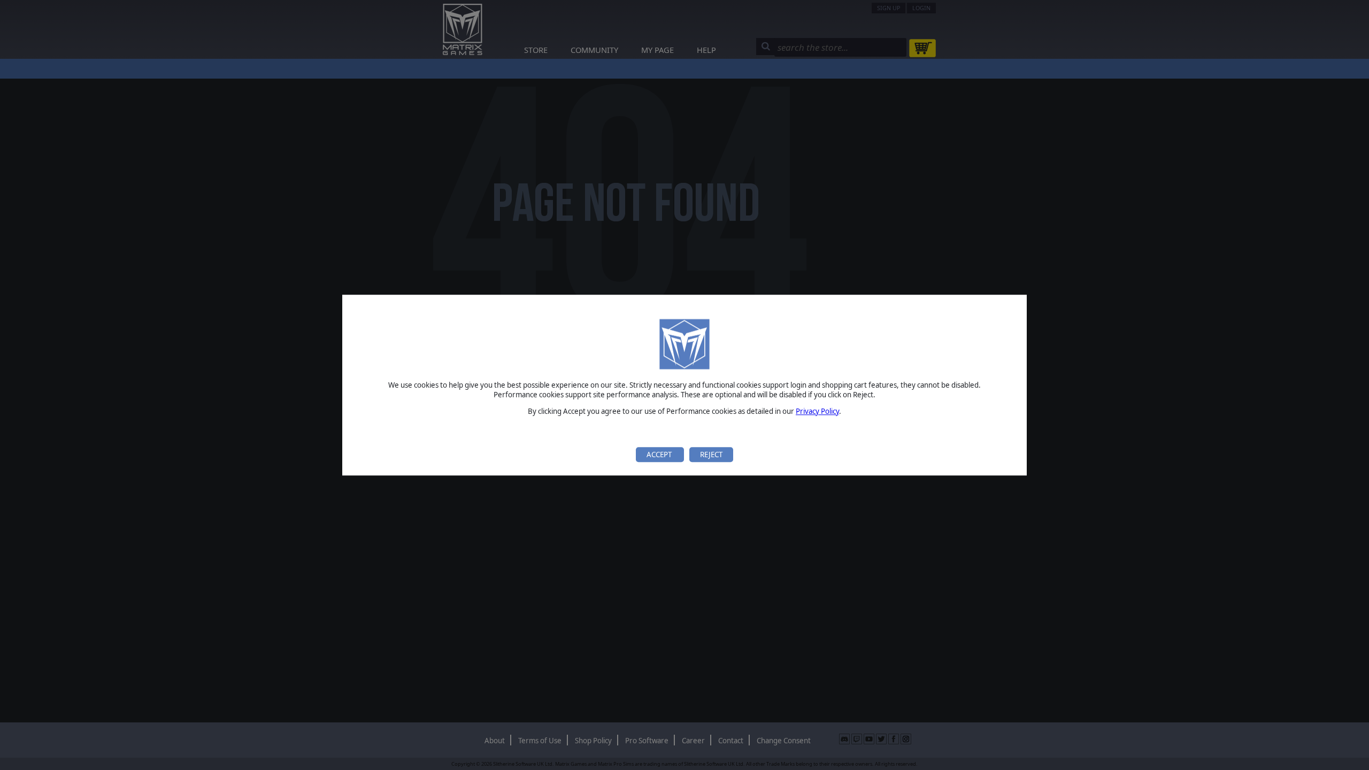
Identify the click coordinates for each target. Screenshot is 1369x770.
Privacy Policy (817, 411)
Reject (711, 454)
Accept (660, 454)
